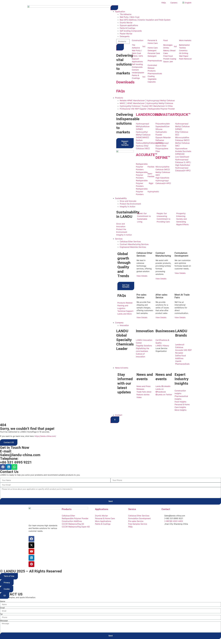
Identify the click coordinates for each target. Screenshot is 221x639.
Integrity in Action (127, 206)
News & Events (121, 368)
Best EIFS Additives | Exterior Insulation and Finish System (145, 20)
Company (119, 322)
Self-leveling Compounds (131, 31)
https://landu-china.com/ (45, 436)
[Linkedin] (9, 467)
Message (4, 621)
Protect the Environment (130, 204)
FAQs (163, 2)
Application (120, 11)
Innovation (124, 325)
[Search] (120, 47)
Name (2, 601)
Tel (1, 614)
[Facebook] (3, 467)
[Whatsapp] (14, 467)
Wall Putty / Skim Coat (129, 17)
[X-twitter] (31, 545)
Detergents (124, 36)
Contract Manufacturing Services (134, 244)
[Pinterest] (31, 564)
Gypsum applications (129, 25)
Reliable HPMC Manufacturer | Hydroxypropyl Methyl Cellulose (147, 100)
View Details (142, 276)
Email (2, 608)
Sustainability (121, 198)
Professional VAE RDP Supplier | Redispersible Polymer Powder (147, 109)
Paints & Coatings (127, 28)
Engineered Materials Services (133, 247)
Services (118, 239)
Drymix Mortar (126, 22)
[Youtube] (31, 551)
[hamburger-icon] (114, 7)
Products (119, 98)
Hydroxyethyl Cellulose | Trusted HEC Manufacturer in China (146, 106)
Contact (118, 415)
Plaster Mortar (126, 33)
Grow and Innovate (128, 201)
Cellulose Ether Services (130, 241)
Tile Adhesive (125, 14)
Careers (173, 2)
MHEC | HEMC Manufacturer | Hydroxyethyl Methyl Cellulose (146, 103)
